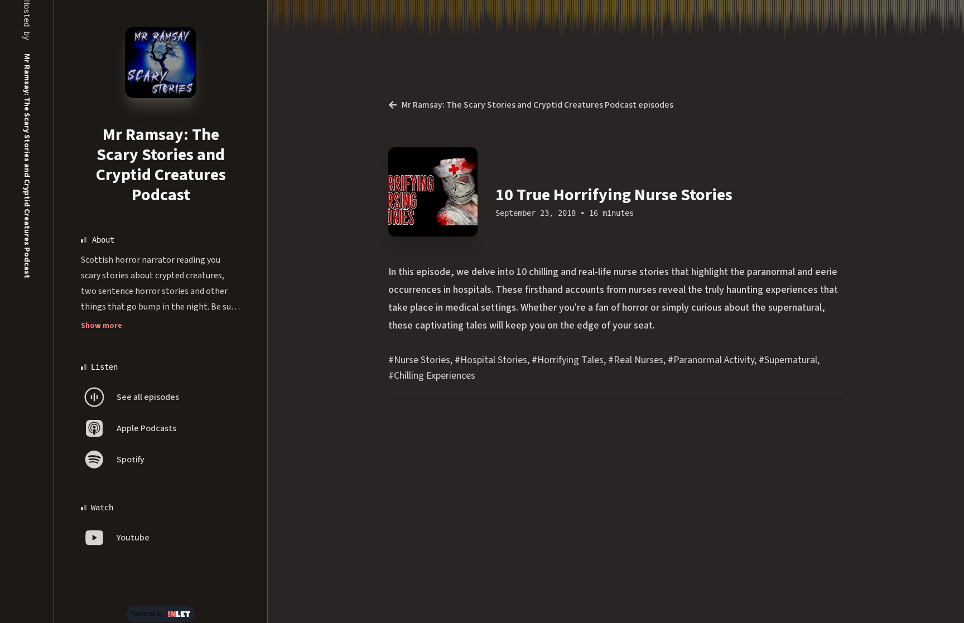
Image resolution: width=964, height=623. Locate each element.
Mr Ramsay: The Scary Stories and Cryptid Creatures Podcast (161, 165)
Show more (101, 325)
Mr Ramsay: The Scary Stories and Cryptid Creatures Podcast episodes (537, 105)
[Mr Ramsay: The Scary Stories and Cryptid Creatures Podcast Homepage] (160, 62)
